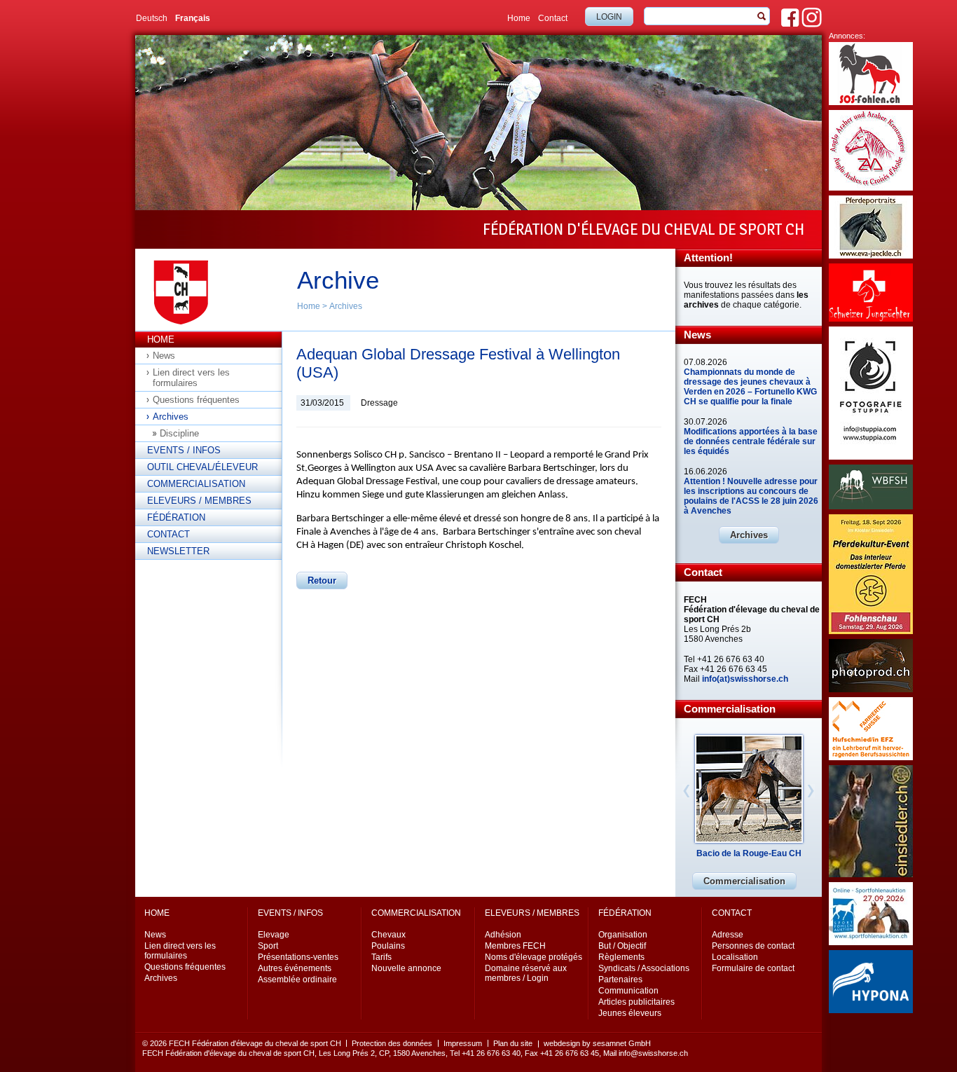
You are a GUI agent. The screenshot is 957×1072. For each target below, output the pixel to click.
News (164, 355)
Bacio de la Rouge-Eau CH (748, 853)
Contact (552, 18)
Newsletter (178, 551)
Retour (322, 580)
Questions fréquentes (196, 399)
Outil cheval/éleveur (202, 467)
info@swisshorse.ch (653, 1053)
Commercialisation (196, 484)
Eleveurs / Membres (199, 500)
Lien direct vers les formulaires (191, 377)
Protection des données (392, 1043)
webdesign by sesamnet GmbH (597, 1043)
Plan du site (512, 1043)
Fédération (176, 517)
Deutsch (151, 18)
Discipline (179, 433)
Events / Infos (184, 450)
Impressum (462, 1043)
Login (609, 17)
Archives (345, 306)
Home (518, 18)
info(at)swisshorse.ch (745, 679)
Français (192, 18)
